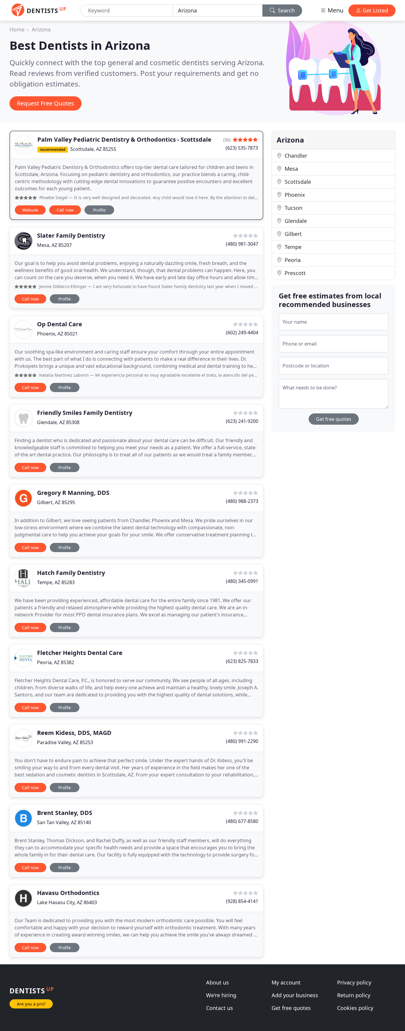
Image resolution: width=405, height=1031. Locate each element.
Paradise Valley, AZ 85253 (65, 742)
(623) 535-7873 (242, 148)
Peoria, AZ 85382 (55, 662)
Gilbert (292, 233)
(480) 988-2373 (242, 501)
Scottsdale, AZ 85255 (93, 149)
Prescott (294, 272)
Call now (65, 210)
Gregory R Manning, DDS (73, 493)
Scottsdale (297, 181)
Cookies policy (355, 1007)
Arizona (41, 29)
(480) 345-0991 (242, 581)
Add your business (295, 995)
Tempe (292, 246)
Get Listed (374, 10)
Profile (99, 210)
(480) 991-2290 (242, 741)
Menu (334, 10)
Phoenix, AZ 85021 (57, 333)
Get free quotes (333, 419)
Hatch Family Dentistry (71, 573)
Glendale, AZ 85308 (58, 422)
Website (30, 210)
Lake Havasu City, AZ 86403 (67, 902)
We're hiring (221, 995)
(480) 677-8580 (242, 821)
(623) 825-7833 (242, 661)
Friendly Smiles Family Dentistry (84, 413)
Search (285, 10)
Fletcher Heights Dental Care (79, 653)
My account (286, 982)
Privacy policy (354, 982)
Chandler (295, 155)
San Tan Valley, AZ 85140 (64, 822)
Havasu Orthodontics (68, 893)
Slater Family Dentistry (71, 235)
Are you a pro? (31, 1004)
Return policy (353, 995)
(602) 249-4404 (242, 332)
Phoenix (294, 194)
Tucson (292, 207)
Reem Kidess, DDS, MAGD (74, 733)
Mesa (290, 168)
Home (17, 29)
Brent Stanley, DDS (64, 813)
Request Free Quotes (45, 103)
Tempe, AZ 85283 (56, 582)
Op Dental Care (59, 324)
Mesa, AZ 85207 (54, 245)
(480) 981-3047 (242, 244)
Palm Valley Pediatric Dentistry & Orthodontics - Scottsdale (124, 139)
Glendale (295, 220)
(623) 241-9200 (242, 421)
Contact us (219, 1007)
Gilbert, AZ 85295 (56, 502)
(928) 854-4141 (242, 901)
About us (217, 982)
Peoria (292, 259)
